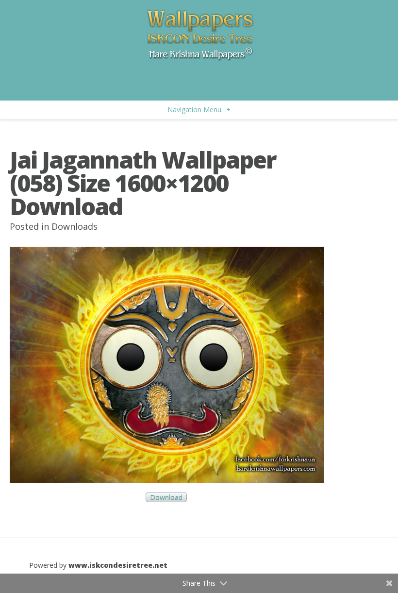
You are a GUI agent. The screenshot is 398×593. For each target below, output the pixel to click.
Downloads (74, 226)
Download (166, 497)
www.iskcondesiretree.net (117, 565)
